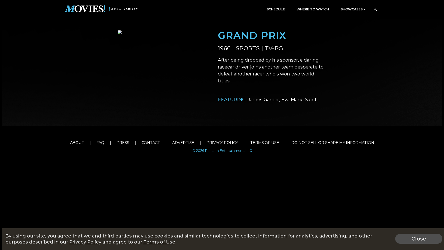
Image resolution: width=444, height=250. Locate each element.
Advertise (183, 143)
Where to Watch (312, 9)
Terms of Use (264, 143)
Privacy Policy (222, 143)
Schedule (276, 9)
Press (123, 143)
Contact (151, 143)
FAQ (100, 143)
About (77, 143)
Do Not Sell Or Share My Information (332, 143)
